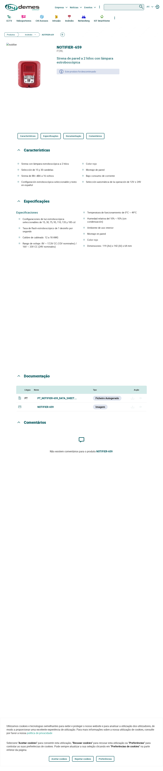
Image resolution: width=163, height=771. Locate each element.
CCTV (9, 20)
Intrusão (56, 20)
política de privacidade (39, 733)
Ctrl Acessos (42, 20)
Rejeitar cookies (83, 758)
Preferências (105, 758)
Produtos (11, 34)
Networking (83, 20)
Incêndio (69, 20)
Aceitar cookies (59, 758)
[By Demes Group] (22, 7)
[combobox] (124, 7)
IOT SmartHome (102, 20)
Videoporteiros (23, 20)
